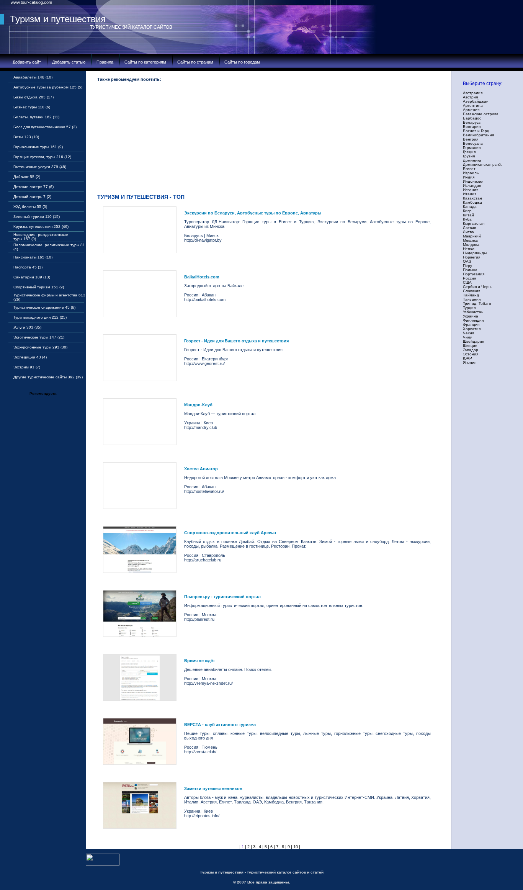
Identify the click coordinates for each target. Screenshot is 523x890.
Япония (469, 362)
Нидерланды (475, 253)
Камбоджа (472, 202)
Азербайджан (476, 101)
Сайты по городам (242, 62)
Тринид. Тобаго (477, 303)
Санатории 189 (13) (31, 277)
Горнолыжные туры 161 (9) (38, 147)
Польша (470, 270)
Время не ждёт (199, 660)
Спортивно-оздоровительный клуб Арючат (230, 532)
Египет (469, 169)
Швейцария (473, 341)
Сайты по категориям (145, 62)
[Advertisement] (269, 139)
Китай (468, 215)
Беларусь (472, 122)
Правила (104, 62)
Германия (472, 148)
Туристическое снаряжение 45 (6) (44, 307)
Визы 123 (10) (26, 137)
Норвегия (471, 257)
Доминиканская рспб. (482, 164)
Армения (471, 110)
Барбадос (472, 118)
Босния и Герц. (476, 131)
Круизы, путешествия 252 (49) (41, 226)
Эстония (470, 354)
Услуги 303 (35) (27, 327)
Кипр (467, 211)
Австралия (472, 93)
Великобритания (478, 135)
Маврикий (472, 236)
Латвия (469, 228)
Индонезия (473, 181)
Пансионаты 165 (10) (32, 257)
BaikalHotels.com (201, 277)
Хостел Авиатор (201, 468)
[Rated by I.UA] (102, 864)
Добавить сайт (27, 62)
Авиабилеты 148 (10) (32, 77)
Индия (468, 177)
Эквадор (470, 350)
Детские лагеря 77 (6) (33, 187)
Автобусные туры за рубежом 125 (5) (47, 87)
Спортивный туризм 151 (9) (38, 287)
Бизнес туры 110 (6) (31, 107)
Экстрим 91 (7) (26, 367)
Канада (470, 207)
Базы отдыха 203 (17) (33, 97)
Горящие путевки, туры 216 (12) (42, 157)
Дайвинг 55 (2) (26, 177)
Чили (467, 337)
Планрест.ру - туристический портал (222, 596)
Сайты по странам (195, 62)
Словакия (471, 291)
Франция (471, 324)
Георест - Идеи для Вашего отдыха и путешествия (236, 341)
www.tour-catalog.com (31, 2)
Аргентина (473, 105)
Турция (469, 308)
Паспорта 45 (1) (27, 267)
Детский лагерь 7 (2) (32, 197)
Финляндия (473, 320)
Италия (469, 194)
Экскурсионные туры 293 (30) (40, 347)
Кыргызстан (474, 223)
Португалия (473, 274)
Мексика (470, 240)
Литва (468, 232)
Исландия (472, 185)
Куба (467, 219)
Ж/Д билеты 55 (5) (30, 207)
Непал (468, 249)
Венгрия (470, 139)
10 (295, 846)
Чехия (468, 333)
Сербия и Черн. (477, 287)
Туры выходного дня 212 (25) (40, 317)
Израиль (471, 173)
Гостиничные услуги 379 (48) (39, 167)
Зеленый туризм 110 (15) (36, 216)
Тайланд (471, 295)
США (467, 282)
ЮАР (467, 358)
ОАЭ (467, 261)
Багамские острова (480, 114)
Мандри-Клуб (198, 404)
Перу (467, 265)
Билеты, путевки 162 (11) (36, 117)
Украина (470, 316)
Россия (469, 278)
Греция (469, 152)
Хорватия (472, 329)
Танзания (472, 299)
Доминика (472, 160)
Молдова (471, 244)
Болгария (472, 126)
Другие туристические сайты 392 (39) (48, 377)
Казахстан (472, 198)
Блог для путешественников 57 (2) (45, 127)
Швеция (470, 346)
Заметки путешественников (213, 788)
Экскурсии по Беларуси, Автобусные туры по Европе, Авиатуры (252, 213)
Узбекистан (473, 312)
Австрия (470, 97)
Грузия (469, 156)
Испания (470, 190)
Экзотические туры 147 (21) (38, 337)
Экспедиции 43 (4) (30, 357)
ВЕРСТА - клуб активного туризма (220, 724)
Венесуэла (473, 143)
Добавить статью (68, 62)
